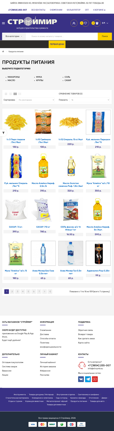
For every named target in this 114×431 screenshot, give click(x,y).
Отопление (94, 398)
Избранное (45, 371)
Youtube (95, 379)
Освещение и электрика (42, 398)
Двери (104, 398)
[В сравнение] (23, 131)
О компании (45, 330)
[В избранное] (16, 131)
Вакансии (6, 371)
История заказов (48, 366)
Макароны (14, 77)
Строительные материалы (17, 398)
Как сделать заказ (86, 338)
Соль (67, 77)
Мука (39, 77)
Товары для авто (97, 401)
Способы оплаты (48, 338)
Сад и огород (61, 398)
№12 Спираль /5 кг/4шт (71, 139)
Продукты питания (78, 401)
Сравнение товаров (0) (70, 94)
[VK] (81, 379)
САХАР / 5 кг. (16, 227)
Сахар (68, 80)
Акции (5, 375)
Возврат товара (85, 334)
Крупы (39, 80)
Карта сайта (84, 343)
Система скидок (9, 366)
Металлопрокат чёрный (57, 401)
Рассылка (44, 375)
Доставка (44, 334)
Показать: (63, 100)
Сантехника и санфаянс (88, 394)
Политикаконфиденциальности (50, 345)
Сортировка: (9, 100)
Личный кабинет (48, 362)
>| (50, 291)
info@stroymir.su (95, 368)
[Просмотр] (8, 131)
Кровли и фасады (78, 398)
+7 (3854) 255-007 (99, 365)
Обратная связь (85, 330)
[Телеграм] (88, 379)
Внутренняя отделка (66, 394)
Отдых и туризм (15, 401)
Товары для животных (56, 405)
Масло (11, 80)
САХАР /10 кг (43, 227)
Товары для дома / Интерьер (41, 394)
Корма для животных (34, 401)
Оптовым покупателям (12, 362)
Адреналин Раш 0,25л (98, 270)
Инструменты (20, 394)
